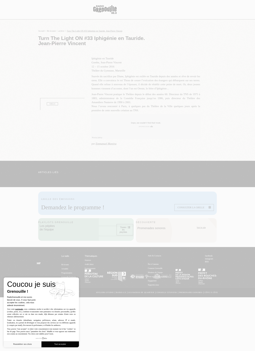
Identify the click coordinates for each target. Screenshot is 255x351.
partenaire (19, 309)
